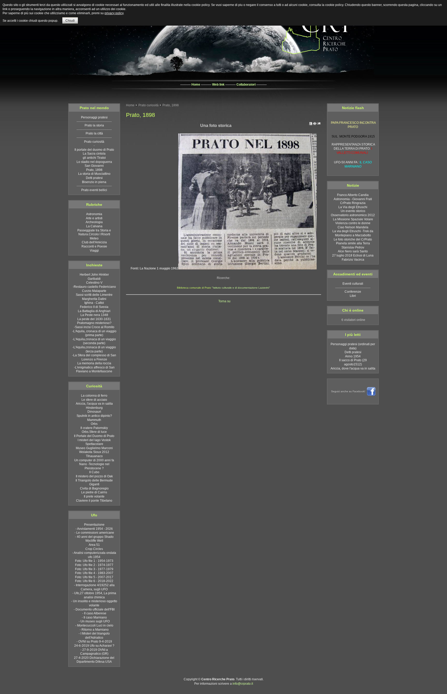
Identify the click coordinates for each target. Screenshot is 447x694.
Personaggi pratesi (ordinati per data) (353, 346)
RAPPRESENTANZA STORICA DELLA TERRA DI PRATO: (353, 143)
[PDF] (311, 124)
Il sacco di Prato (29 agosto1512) (353, 362)
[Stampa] (315, 124)
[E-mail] (319, 124)
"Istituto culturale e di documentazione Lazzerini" (240, 287)
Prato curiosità (148, 105)
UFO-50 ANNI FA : (353, 159)
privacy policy (114, 13)
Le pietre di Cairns (353, 168)
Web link (218, 84)
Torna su (223, 301)
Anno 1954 (353, 356)
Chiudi (70, 20)
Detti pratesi (353, 352)
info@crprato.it (243, 683)
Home (195, 84)
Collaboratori (246, 84)
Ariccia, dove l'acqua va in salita (353, 368)
